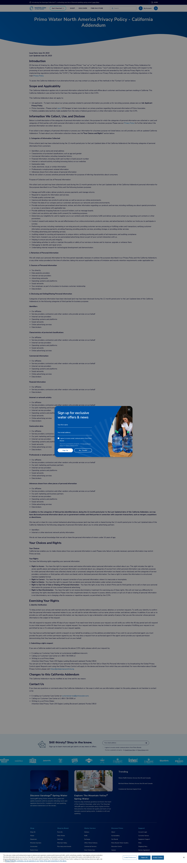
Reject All (144, 857)
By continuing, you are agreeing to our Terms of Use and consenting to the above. (41, 861)
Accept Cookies (158, 857)
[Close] (129, 409)
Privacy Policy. (10, 861)
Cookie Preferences (130, 857)
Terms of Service (70, 445)
